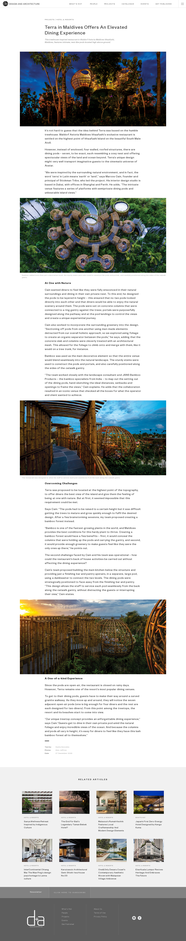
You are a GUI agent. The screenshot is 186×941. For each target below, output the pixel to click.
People (65, 913)
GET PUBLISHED (164, 4)
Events (65, 921)
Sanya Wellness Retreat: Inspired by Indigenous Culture (36, 825)
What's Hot (67, 909)
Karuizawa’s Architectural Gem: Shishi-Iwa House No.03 (74, 873)
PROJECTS (109, 4)
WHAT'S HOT (75, 4)
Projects (65, 917)
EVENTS (145, 4)
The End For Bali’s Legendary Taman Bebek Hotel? (74, 825)
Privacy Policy (100, 917)
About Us (98, 909)
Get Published (68, 925)
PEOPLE (94, 4)
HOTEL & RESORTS (65, 20)
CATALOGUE (128, 4)
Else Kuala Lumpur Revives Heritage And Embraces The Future (149, 873)
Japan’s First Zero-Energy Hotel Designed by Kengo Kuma (149, 825)
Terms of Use (100, 913)
